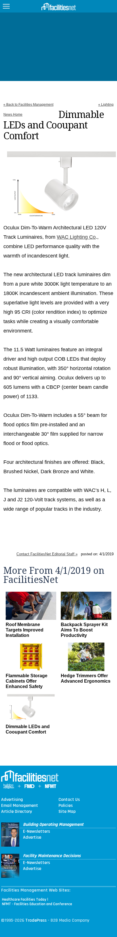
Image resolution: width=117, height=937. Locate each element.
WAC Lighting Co (76, 237)
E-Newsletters (36, 831)
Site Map (67, 811)
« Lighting (106, 105)
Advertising (12, 799)
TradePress (36, 920)
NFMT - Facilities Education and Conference (37, 904)
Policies (65, 805)
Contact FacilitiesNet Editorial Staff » (47, 554)
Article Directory (16, 811)
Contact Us (69, 799)
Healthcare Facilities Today (24, 899)
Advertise (32, 837)
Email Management (19, 805)
